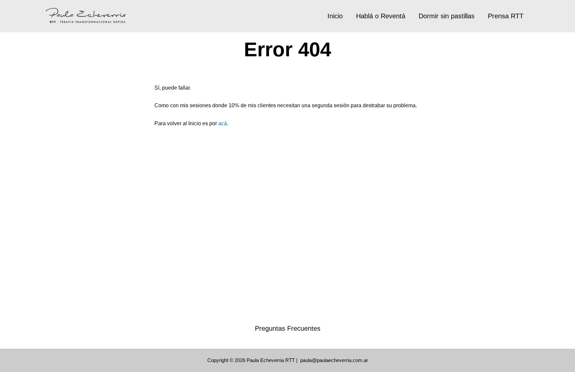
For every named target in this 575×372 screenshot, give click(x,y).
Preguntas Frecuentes (287, 328)
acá (222, 123)
